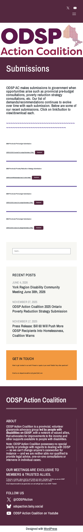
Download (39, 152)
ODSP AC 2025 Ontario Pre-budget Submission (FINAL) (19, 202)
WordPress (50, 528)
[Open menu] (74, 14)
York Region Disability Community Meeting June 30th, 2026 (36, 289)
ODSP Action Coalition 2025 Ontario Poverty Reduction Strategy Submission (39, 309)
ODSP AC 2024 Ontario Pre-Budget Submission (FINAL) (19, 228)
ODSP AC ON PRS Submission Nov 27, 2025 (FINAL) (18, 177)
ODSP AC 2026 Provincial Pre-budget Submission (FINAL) (20, 152)
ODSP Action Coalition (36, 400)
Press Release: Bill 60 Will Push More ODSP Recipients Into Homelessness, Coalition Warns (38, 331)
